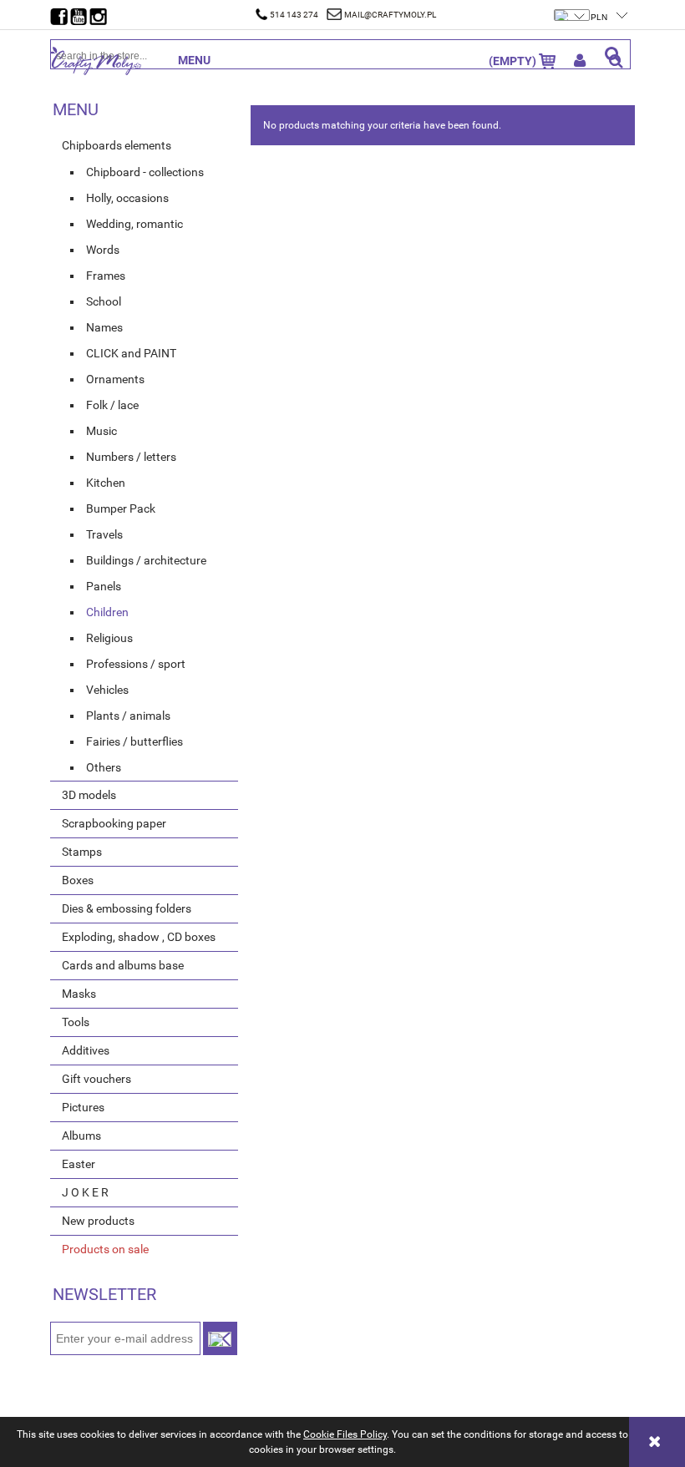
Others (103, 767)
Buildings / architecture (146, 560)
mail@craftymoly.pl (390, 14)
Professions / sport (135, 663)
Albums (81, 1135)
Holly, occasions (127, 198)
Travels (104, 534)
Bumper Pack (120, 508)
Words (102, 249)
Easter (78, 1164)
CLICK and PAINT (131, 353)
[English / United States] (573, 7)
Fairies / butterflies (134, 741)
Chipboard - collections (145, 172)
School (103, 301)
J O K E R (85, 1192)
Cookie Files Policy (345, 1434)
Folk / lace (112, 405)
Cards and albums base (123, 965)
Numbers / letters (131, 456)
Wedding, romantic (134, 223)
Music (101, 431)
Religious (109, 638)
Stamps (82, 851)
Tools (75, 1022)
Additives (85, 1050)
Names (104, 327)
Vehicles (107, 689)
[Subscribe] (220, 1338)
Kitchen (105, 482)
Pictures (83, 1107)
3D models (89, 795)
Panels (103, 586)
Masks (79, 993)
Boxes (78, 880)
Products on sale (105, 1249)
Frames (105, 275)
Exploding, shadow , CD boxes (139, 936)
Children (107, 612)
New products (98, 1220)
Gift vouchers (96, 1078)
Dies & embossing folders (126, 908)
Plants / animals (128, 715)
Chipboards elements (116, 145)
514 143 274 (294, 14)
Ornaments (115, 379)
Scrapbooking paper (114, 823)
